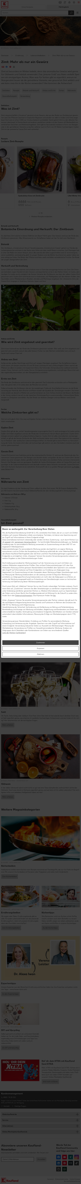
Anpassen (40, 648)
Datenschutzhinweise (61, 1179)
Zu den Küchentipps (50, 928)
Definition (6, 90)
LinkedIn (58, 1163)
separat (7, 542)
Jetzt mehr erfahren (50, 1082)
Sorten (61, 90)
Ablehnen (40, 654)
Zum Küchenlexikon (9, 876)
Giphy (58, 1169)
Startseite (4, 56)
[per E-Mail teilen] (3, 67)
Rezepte (16, 90)
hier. (54, 596)
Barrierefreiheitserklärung (72, 1181)
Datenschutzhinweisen (23, 596)
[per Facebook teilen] (6, 67)
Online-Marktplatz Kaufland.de (14, 1132)
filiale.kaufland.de (9, 1114)
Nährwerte (72, 90)
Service (5, 1120)
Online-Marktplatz (27, 7)
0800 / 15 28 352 (9, 1097)
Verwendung (25, 96)
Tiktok (76, 1163)
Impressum (50, 1179)
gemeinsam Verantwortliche (25, 542)
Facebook (58, 1157)
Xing (70, 1157)
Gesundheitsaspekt (9, 96)
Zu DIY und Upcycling (10, 1048)
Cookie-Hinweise (75, 1179)
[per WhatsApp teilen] (14, 67)
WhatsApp (64, 1169)
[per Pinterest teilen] (10, 67)
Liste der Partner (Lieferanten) (14, 633)
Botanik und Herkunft (31, 90)
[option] (40, 177)
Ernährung (20, 56)
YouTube (64, 1157)
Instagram (76, 1157)
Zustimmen (40, 643)
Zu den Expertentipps (10, 994)
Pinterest (64, 1163)
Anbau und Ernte (49, 90)
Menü (78, 2)
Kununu (70, 1163)
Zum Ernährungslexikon (11, 928)
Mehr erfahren (7, 725)
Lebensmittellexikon (38, 56)
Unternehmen (7, 1126)
